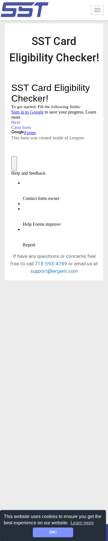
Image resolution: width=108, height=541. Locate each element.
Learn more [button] (82, 522)
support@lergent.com (54, 271)
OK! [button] (53, 532)
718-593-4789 (51, 263)
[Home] (24, 9)
